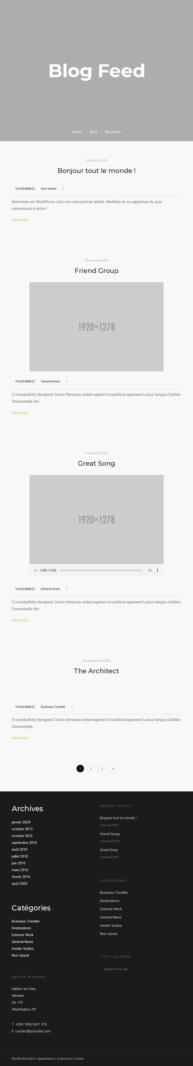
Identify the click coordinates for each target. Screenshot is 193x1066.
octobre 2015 (22, 829)
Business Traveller (53, 707)
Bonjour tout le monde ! (96, 171)
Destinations (21, 928)
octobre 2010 (22, 836)
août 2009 (19, 884)
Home (77, 132)
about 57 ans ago (116, 969)
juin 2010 (18, 863)
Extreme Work (50, 589)
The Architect (96, 671)
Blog (93, 132)
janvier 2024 (21, 822)
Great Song (96, 463)
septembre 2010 (24, 843)
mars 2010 (20, 870)
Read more (20, 220)
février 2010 (21, 877)
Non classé (48, 188)
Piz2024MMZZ (25, 188)
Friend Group (97, 271)
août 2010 (19, 849)
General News (50, 381)
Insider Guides (23, 948)
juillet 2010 (20, 856)
